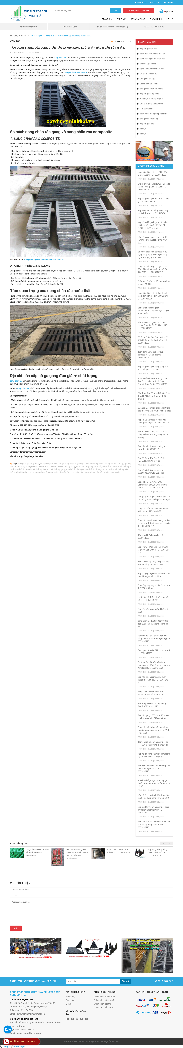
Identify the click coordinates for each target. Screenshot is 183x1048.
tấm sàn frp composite (69, 472)
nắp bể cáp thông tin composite (99, 469)
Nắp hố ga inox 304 (148, 49)
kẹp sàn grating (30, 466)
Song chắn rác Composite (151, 89)
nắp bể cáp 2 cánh (111, 466)
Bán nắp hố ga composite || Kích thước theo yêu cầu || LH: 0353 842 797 (153, 680)
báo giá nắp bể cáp (48, 463)
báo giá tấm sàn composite (90, 463)
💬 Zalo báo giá (18, 1046)
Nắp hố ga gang (147, 124)
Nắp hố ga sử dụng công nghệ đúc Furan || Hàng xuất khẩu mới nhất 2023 (153, 240)
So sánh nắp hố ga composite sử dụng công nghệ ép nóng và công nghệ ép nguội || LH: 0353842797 (152, 255)
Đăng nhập (155, 2)
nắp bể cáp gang (58, 469)
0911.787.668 (165, 981)
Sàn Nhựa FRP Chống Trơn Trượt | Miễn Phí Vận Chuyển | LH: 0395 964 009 (153, 550)
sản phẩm (141, 2)
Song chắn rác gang (149, 119)
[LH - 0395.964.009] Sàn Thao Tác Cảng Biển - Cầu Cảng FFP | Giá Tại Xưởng (153, 434)
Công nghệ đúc (138, 19)
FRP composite (147, 109)
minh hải (98, 466)
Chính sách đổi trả (102, 1004)
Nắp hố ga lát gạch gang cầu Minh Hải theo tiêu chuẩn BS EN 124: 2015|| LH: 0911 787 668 (153, 225)
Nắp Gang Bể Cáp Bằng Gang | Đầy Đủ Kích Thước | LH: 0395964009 (159, 852)
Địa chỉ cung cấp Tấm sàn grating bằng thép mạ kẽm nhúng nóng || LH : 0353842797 (154, 639)
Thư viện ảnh (156, 19)
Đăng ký (169, 2)
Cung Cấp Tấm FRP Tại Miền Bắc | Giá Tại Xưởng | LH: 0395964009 (37, 852)
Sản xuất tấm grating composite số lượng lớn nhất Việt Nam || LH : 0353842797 (153, 810)
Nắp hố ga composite (149, 94)
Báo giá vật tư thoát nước (151, 104)
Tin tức (23, 36)
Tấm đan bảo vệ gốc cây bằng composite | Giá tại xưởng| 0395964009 (151, 355)
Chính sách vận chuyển (104, 1000)
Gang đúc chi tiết (147, 79)
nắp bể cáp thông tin (75, 469)
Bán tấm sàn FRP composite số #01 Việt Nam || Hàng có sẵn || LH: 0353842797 (154, 825)
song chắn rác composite (46, 472)
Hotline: (138, 10)
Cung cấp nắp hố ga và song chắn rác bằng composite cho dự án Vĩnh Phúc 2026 (153, 730)
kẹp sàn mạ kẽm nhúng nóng (62, 466)
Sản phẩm (121, 19)
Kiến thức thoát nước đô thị (152, 99)
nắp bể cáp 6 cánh (23, 469)
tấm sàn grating (87, 472)
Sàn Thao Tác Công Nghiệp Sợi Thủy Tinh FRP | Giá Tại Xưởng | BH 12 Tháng (154, 396)
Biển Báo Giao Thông (149, 84)
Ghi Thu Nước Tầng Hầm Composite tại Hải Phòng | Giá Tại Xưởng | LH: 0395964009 (154, 187)
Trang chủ (107, 19)
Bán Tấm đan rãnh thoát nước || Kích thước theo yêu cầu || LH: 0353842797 (154, 769)
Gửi (15, 928)
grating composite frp (114, 463)
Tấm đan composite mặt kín (152, 54)
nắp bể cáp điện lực (41, 469)
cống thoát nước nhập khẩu (152, 69)
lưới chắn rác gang (84, 466)
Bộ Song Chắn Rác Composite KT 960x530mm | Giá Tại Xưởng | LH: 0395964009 (153, 340)
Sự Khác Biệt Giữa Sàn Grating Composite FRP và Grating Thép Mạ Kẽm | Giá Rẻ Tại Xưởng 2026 (154, 665)
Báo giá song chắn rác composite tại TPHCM (43, 259)
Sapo (116, 1041)
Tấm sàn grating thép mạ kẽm (153, 114)
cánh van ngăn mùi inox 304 (152, 59)
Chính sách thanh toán (104, 996)
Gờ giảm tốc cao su (148, 74)
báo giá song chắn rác (67, 463)
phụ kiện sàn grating (25, 472)
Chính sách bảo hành (103, 1007)
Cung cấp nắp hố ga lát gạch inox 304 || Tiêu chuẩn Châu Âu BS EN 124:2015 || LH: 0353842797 (152, 269)
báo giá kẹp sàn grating (28, 463)
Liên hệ (170, 19)
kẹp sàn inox (43, 466)
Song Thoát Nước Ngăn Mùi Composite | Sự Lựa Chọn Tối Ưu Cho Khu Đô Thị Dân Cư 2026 (152, 485)
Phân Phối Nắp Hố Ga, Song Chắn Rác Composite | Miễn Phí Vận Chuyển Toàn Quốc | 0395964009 (152, 381)
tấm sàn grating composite (108, 472)
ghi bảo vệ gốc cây (148, 64)
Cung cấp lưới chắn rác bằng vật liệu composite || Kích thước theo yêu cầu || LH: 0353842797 (154, 523)
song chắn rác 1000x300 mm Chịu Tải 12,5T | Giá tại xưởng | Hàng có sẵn (153, 624)
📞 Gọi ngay (5, 1046)
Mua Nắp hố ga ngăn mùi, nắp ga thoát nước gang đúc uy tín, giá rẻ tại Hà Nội (154, 783)
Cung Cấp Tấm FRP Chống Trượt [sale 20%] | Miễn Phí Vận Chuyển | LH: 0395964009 (153, 296)
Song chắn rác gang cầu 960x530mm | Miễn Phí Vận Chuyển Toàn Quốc (153, 311)
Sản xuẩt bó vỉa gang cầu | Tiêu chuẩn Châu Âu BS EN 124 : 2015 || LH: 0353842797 (153, 325)
